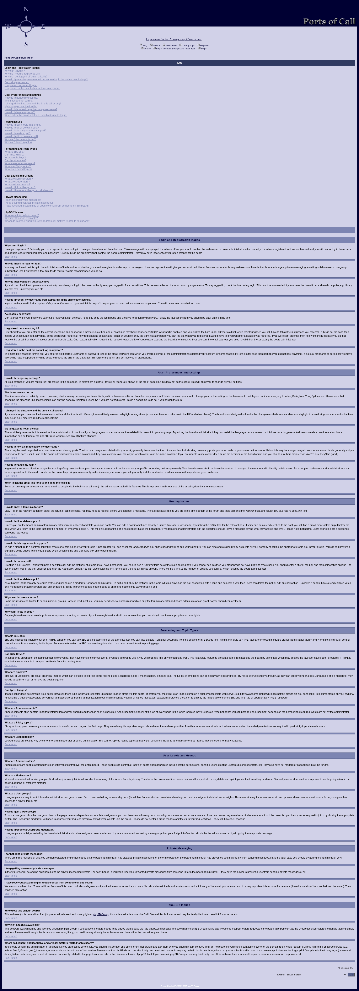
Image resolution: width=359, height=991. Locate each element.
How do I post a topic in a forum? (23, 124)
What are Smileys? (15, 157)
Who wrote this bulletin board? (22, 215)
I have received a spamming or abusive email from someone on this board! (47, 205)
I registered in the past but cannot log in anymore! (32, 88)
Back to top (11, 256)
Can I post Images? (15, 160)
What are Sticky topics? (18, 166)
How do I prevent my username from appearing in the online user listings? (46, 79)
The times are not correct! (19, 100)
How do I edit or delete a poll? (21, 136)
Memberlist (171, 45)
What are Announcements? (20, 163)
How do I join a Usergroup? (20, 187)
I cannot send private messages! (23, 199)
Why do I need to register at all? (22, 73)
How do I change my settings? (21, 97)
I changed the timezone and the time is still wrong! (33, 103)
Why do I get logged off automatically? (26, 76)
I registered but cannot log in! (21, 85)
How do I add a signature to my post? (25, 130)
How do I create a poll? (18, 133)
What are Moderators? (17, 181)
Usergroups (189, 45)
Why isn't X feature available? (21, 218)
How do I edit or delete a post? (22, 127)
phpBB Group (100, 914)
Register (204, 45)
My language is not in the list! (21, 106)
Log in (204, 48)
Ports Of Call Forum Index (19, 57)
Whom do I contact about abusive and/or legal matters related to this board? (47, 221)
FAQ (145, 45)
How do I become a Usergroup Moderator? (29, 190)
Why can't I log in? (15, 70)
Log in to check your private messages (175, 48)
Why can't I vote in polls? (18, 142)
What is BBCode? (15, 151)
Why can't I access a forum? (20, 139)
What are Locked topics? (18, 169)
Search (156, 45)
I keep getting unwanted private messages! (29, 202)
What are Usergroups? (17, 184)
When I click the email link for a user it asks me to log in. (36, 115)
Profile (147, 48)
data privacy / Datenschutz (187, 39)
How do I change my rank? (20, 112)
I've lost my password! (17, 82)
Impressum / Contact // (159, 39)
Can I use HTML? (14, 154)
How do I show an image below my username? (31, 109)
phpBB (173, 986)
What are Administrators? (19, 178)
